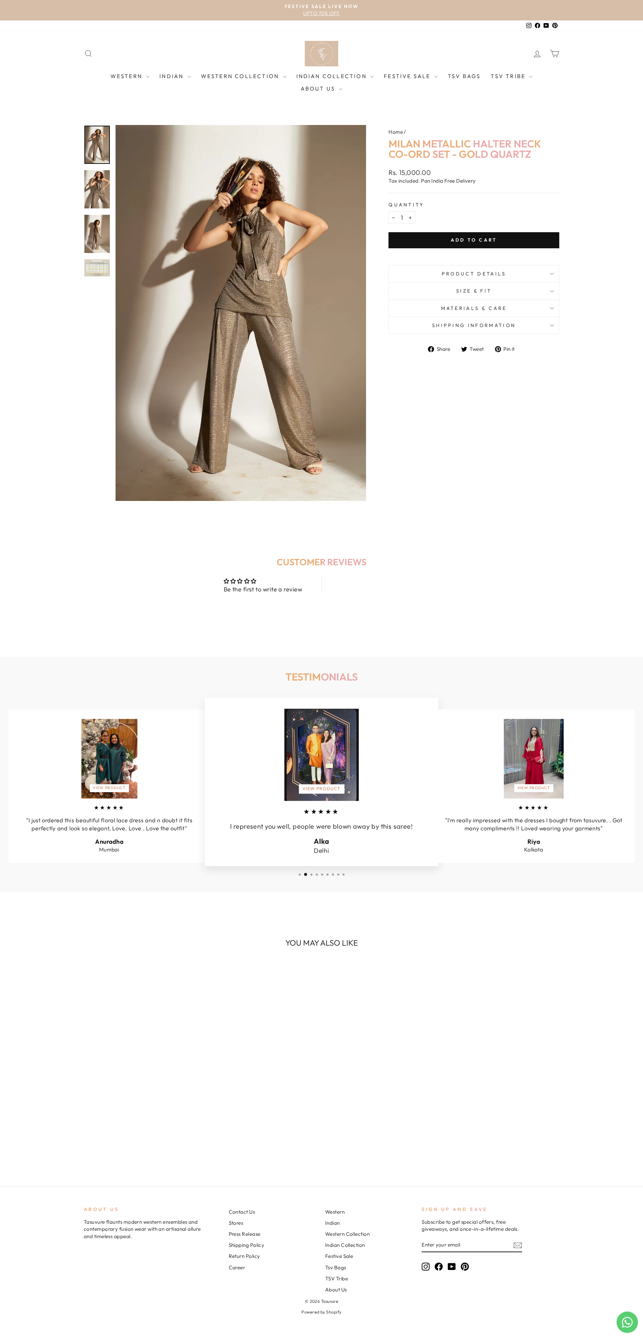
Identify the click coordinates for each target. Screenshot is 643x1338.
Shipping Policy (247, 1245)
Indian (172, 76)
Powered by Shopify (321, 1312)
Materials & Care (474, 308)
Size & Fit (474, 291)
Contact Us (242, 1212)
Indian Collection (332, 76)
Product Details (474, 274)
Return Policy (244, 1256)
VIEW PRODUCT (109, 787)
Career (237, 1267)
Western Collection (241, 76)
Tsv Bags (464, 76)
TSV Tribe (509, 76)
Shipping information (474, 325)
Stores (236, 1223)
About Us (319, 88)
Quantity (406, 205)
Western (128, 76)
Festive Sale (408, 76)
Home (395, 132)
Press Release (245, 1234)
